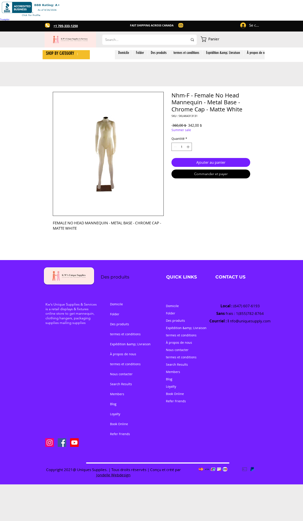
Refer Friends (120, 434)
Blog (113, 404)
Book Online (119, 424)
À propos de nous (123, 354)
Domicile (116, 304)
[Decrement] (175, 147)
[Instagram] (49, 442)
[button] (214, 39)
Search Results (121, 384)
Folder (114, 314)
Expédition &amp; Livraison (124, 344)
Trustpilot (4, 19)
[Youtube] (74, 442)
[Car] (47, 25)
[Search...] (192, 40)
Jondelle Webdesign (113, 475)
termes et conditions (124, 334)
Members (117, 394)
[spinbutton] (182, 147)
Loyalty (115, 414)
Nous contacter (121, 374)
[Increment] (188, 147)
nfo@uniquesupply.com (250, 321)
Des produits (119, 324)
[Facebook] (62, 442)
